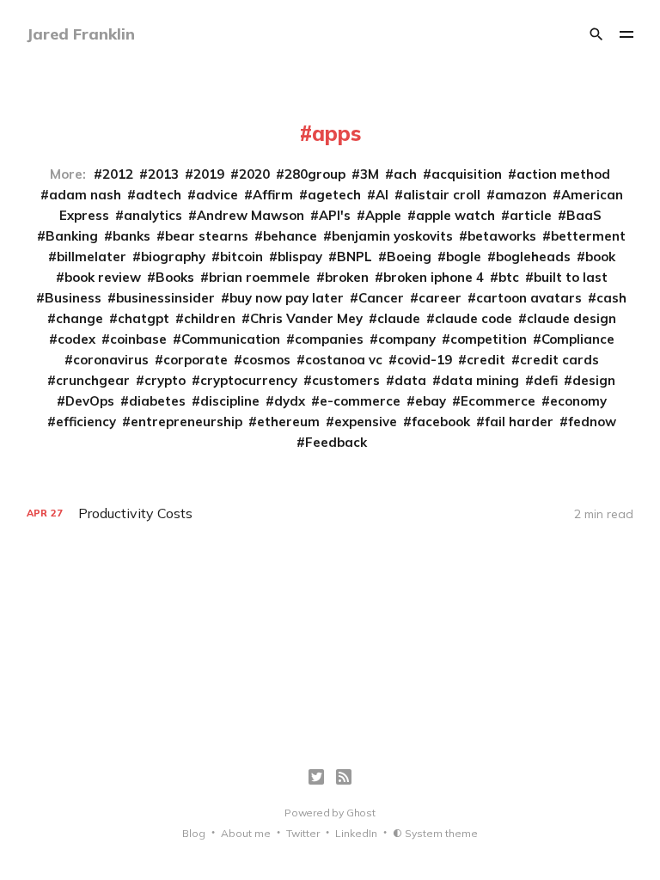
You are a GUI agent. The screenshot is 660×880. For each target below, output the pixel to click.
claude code (473, 318)
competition (488, 339)
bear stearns (206, 236)
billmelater (91, 256)
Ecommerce (498, 401)
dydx (289, 401)
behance (290, 236)
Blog (193, 833)
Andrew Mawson (250, 215)
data (410, 380)
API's (335, 215)
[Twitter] (316, 777)
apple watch (455, 215)
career (440, 298)
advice (217, 194)
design (593, 380)
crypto (165, 380)
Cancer (381, 298)
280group (314, 174)
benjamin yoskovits (392, 236)
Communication (230, 339)
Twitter (303, 833)
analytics (153, 215)
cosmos (266, 359)
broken (347, 277)
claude (398, 318)
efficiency (86, 421)
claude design (571, 318)
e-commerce (360, 401)
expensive (365, 421)
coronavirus (111, 359)
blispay (300, 256)
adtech (158, 194)
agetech (334, 194)
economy (578, 401)
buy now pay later (286, 298)
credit (486, 359)
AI (382, 194)
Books (175, 277)
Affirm (273, 194)
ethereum (288, 421)
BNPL (354, 256)
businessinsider (165, 298)
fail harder (519, 421)
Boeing (409, 256)
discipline (230, 401)
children (209, 318)
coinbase (138, 339)
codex (76, 339)
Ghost (361, 812)
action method (563, 174)
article (531, 215)
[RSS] (343, 777)
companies (329, 339)
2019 (208, 174)
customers (346, 380)
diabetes (157, 401)
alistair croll (441, 194)
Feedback (336, 442)
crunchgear (93, 380)
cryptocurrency (248, 380)
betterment (588, 236)
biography (173, 256)
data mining (480, 380)
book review (102, 277)
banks (131, 236)
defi (546, 380)
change (79, 318)
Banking (72, 236)
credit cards (559, 359)
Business (73, 298)
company (407, 339)
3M (369, 174)
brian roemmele (259, 277)
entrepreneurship (186, 421)
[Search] (596, 34)
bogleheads (533, 256)
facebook (441, 421)
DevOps (89, 401)
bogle (463, 256)
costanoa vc (343, 359)
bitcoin (241, 256)
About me (246, 833)
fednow (592, 421)
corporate (195, 359)
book (600, 256)
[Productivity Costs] (330, 513)
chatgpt (143, 318)
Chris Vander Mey (306, 318)
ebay (430, 401)
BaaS (584, 215)
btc (508, 277)
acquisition (466, 174)
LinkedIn (356, 833)
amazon (521, 194)
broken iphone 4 (433, 277)
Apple (383, 215)
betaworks (502, 236)
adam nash (85, 194)
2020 (254, 174)
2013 (163, 174)
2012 (117, 174)
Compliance (577, 339)
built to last (571, 277)
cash (611, 298)
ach (405, 174)
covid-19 (424, 359)
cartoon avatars (529, 298)
